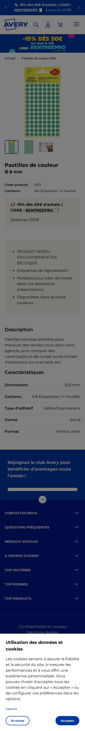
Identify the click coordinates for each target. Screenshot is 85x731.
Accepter (67, 720)
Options (11, 709)
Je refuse (17, 720)
